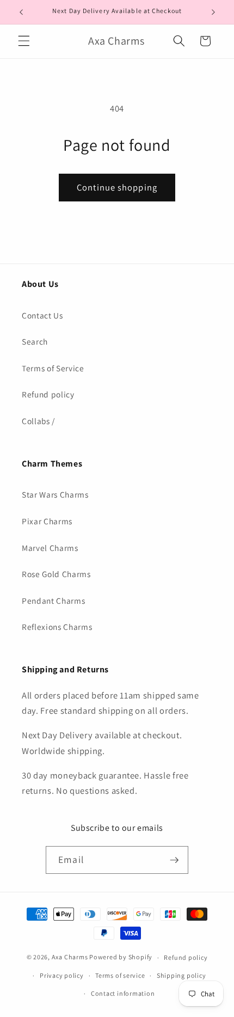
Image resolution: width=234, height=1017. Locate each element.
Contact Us (42, 315)
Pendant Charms (53, 600)
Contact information (123, 993)
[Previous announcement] (21, 12)
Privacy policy (62, 975)
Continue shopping (117, 187)
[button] (24, 41)
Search (35, 341)
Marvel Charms (50, 547)
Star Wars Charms (55, 494)
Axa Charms (70, 957)
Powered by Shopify (120, 957)
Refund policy (48, 394)
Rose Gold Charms (56, 573)
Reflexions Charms (57, 626)
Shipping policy (181, 975)
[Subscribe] (174, 860)
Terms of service (120, 975)
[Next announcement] (213, 12)
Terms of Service (53, 368)
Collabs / (38, 420)
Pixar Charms (47, 521)
